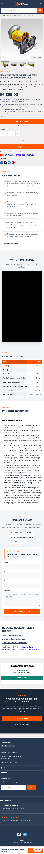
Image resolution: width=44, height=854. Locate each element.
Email (6, 571)
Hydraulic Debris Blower (26, 425)
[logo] (22, 4)
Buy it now (22, 147)
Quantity (2, 129)
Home (3, 15)
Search (22, 840)
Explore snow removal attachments (14, 643)
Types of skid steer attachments (22, 649)
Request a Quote (22, 121)
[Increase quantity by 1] (18, 133)
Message (7, 590)
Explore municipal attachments (13, 635)
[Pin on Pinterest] (13, 162)
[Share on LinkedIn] (9, 162)
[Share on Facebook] (1, 162)
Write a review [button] (22, 677)
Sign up (31, 787)
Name (6, 562)
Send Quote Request (22, 611)
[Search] (40, 10)
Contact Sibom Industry (22, 724)
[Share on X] (5, 162)
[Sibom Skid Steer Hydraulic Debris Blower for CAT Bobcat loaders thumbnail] (5, 65)
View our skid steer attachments (13, 639)
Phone (6, 581)
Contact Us (22, 126)
